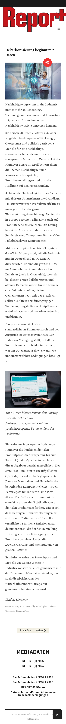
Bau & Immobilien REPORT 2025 (32, 677)
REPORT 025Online (33, 687)
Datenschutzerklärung (25, 692)
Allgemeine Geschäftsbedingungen (37, 694)
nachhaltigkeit (41, 606)
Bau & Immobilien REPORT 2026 (32, 682)
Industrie (52, 606)
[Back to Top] (57, 714)
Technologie (10, 611)
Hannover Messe (22, 611)
